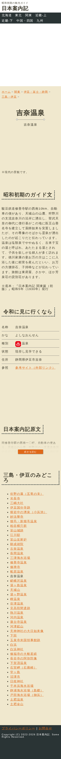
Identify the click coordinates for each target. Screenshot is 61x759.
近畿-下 (7, 20)
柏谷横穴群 (18, 526)
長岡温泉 (17, 553)
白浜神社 (17, 649)
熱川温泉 (17, 612)
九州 (40, 20)
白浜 (13, 644)
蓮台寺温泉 (18, 622)
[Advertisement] (30, 55)
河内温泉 (17, 617)
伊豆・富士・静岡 (36, 91)
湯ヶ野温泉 (18, 594)
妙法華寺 (17, 516)
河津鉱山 (17, 626)
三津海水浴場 (20, 558)
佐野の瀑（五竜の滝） (27, 494)
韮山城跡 (17, 530)
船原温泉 (17, 571)
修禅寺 (15, 567)
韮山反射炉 (18, 539)
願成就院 (17, 544)
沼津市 (15, 676)
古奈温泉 (17, 548)
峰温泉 (15, 599)
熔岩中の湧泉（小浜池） (28, 512)
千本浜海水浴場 (22, 686)
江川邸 (15, 535)
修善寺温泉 (18, 562)
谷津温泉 (17, 603)
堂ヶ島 (15, 672)
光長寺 (15, 498)
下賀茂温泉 (18, 663)
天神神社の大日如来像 (27, 631)
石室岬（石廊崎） (23, 667)
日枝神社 (17, 681)
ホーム (6, 91)
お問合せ (45, 728)
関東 (28, 15)
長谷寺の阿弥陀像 (23, 658)
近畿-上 (41, 15)
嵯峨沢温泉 (18, 580)
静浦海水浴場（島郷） (27, 690)
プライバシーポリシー (18, 728)
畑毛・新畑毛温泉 (23, 521)
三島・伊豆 (9, 96)
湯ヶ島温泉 (18, 585)
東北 (18, 15)
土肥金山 (17, 704)
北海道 (7, 15)
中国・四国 (24, 20)
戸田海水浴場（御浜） (27, 695)
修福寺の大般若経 (23, 654)
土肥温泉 (17, 699)
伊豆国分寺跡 (20, 507)
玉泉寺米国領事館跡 (25, 640)
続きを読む (30, 452)
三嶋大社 (17, 503)
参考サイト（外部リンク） (35, 367)
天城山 (15, 590)
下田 (13, 635)
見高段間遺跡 (20, 608)
